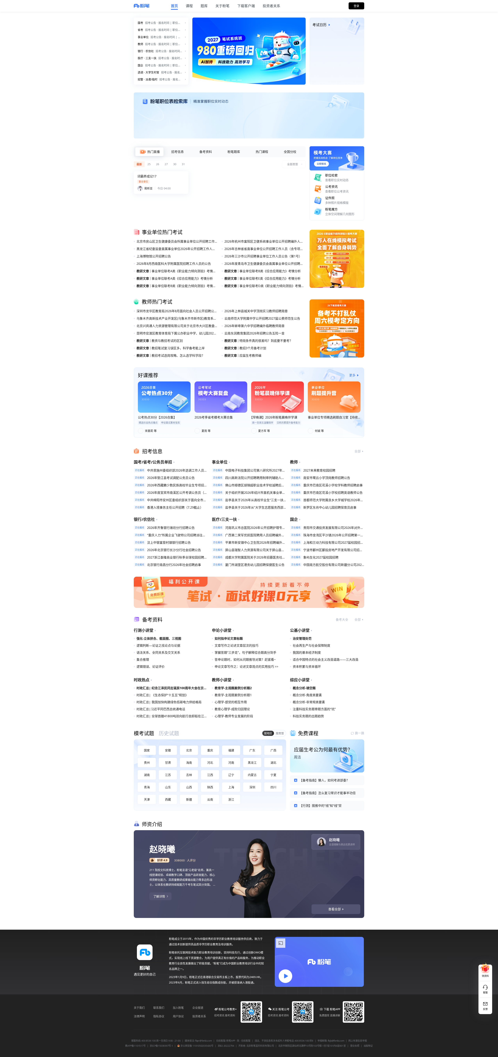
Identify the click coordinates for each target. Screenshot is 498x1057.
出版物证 (368, 1046)
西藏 (168, 799)
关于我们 (139, 1007)
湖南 (147, 775)
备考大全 (342, 620)
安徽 (168, 750)
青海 (147, 787)
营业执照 (354, 1046)
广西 (273, 750)
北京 (189, 750)
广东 (252, 750)
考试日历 (319, 24)
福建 (231, 750)
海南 (189, 762)
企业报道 (197, 1007)
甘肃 (168, 762)
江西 (210, 775)
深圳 (252, 787)
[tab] (149, 151)
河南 (231, 762)
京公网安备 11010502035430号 (196, 1046)
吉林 (189, 775)
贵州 (147, 762)
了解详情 (159, 896)
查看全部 (334, 909)
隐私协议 (158, 1016)
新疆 (189, 799)
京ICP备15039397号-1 (161, 1046)
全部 (357, 451)
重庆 (210, 750)
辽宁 (231, 775)
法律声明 (139, 1016)
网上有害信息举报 (357, 1040)
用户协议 (178, 1016)
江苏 (168, 775)
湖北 (273, 762)
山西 (189, 787)
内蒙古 (252, 775)
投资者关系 (199, 1016)
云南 (210, 799)
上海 (231, 787)
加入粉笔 (178, 1007)
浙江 (231, 799)
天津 (147, 799)
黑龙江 (252, 762)
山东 (168, 787)
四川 (273, 787)
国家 (147, 750)
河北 (210, 762)
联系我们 (158, 1007)
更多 (352, 375)
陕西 (210, 787)
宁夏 (273, 775)
